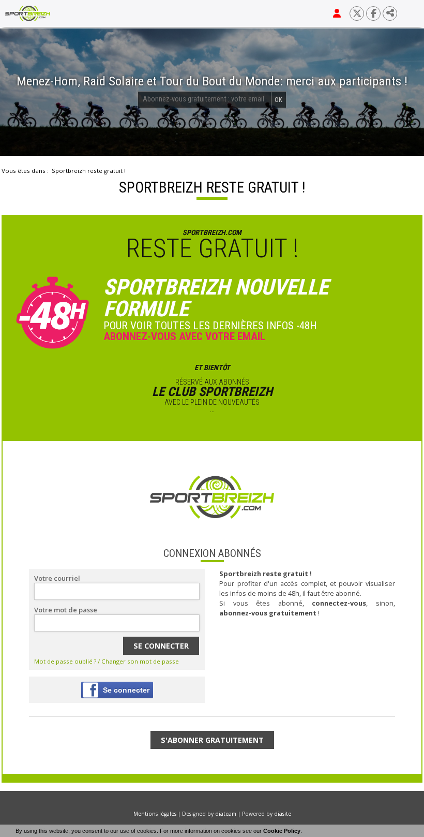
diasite (282, 813)
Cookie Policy (281, 831)
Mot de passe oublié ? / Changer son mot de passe (106, 661)
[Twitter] (357, 13)
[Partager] (390, 13)
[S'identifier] (337, 13)
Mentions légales (154, 813)
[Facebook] (373, 13)
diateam (225, 813)
